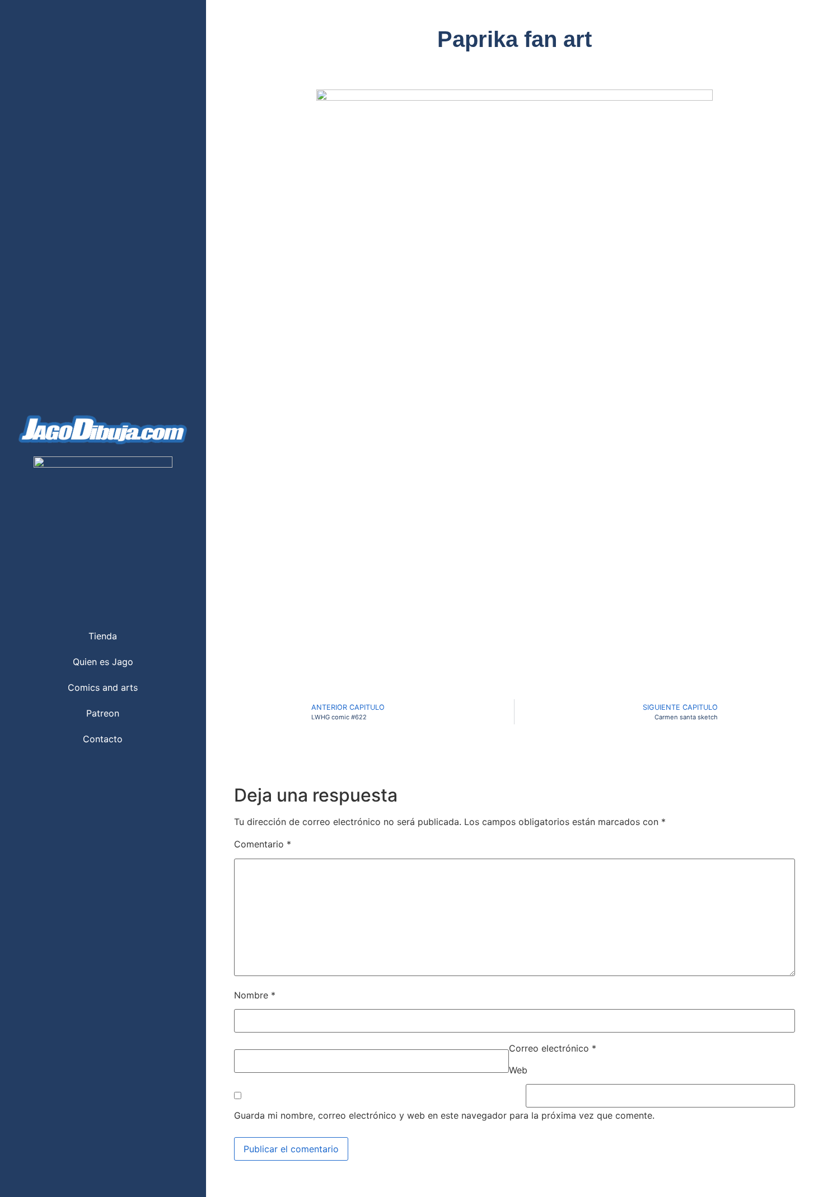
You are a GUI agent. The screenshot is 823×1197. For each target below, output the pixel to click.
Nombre (254, 995)
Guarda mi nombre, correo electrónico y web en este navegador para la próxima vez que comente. (444, 1115)
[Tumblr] (137, 773)
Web (518, 1070)
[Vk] (160, 773)
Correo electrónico (552, 1048)
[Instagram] (45, 773)
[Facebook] (91, 773)
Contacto (103, 738)
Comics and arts (103, 687)
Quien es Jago (103, 661)
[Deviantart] (114, 773)
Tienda (102, 636)
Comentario (262, 844)
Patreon (102, 713)
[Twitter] (68, 773)
